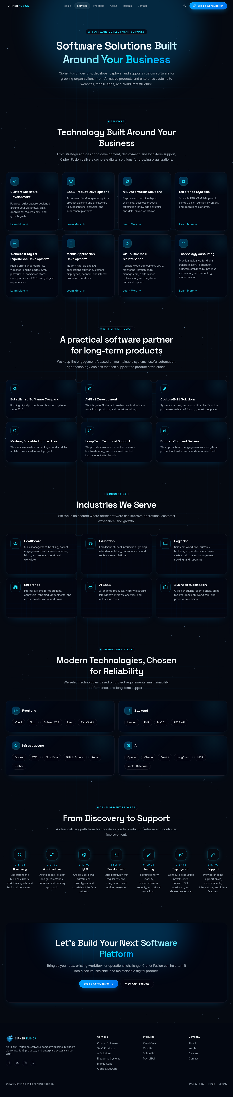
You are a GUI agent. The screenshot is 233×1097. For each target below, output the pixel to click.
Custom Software (107, 1043)
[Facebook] (9, 1063)
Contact (142, 5)
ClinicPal (148, 1048)
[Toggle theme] (184, 6)
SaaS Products (106, 1048)
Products (98, 5)
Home (67, 5)
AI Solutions (104, 1053)
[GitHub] (33, 1063)
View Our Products (137, 983)
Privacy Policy (196, 1083)
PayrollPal (149, 1058)
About (113, 5)
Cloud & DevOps (107, 1068)
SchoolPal (149, 1053)
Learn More (17, 224)
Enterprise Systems (108, 1058)
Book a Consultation (211, 5)
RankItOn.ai (149, 1043)
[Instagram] (25, 1063)
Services (82, 5)
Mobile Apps (104, 1063)
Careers (193, 1053)
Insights (127, 5)
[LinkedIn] (17, 1063)
